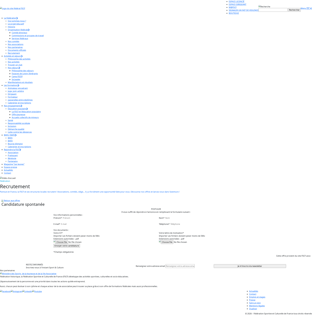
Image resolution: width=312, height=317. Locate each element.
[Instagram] (16, 291)
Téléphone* (164, 224)
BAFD (10, 140)
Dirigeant (12, 94)
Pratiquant (13, 155)
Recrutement (14, 53)
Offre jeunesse (18, 114)
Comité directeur (19, 32)
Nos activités (14, 62)
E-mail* (57, 224)
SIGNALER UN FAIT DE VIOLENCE (243, 10)
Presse (252, 300)
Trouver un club (15, 64)
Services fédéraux (20, 38)
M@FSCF (233, 7)
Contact (7, 173)
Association (13, 152)
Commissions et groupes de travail (28, 35)
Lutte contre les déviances (20, 132)
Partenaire (13, 161)
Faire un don (255, 303)
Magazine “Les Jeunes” (14, 164)
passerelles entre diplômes (20, 100)
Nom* (162, 218)
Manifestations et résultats (20, 82)
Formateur (13, 97)
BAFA (10, 138)
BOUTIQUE (234, 13)
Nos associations (15, 44)
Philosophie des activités (19, 59)
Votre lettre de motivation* (171, 233)
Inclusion (12, 126)
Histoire (11, 26)
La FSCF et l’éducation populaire (26, 111)
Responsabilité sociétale (19, 123)
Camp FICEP (17, 76)
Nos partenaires (15, 47)
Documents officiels (17, 50)
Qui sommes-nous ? (17, 21)
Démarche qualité (16, 129)
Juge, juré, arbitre (16, 91)
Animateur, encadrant (18, 88)
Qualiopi (253, 308)
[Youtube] (37, 291)
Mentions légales (257, 305)
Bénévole (12, 158)
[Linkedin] (27, 291)
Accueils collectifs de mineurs (25, 117)
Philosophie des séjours (23, 70)
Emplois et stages (257, 297)
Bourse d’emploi (15, 143)
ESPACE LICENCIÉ (236, 1)
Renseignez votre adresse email (150, 266)
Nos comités (13, 41)
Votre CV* (58, 233)
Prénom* (58, 218)
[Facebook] (5, 291)
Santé (10, 120)
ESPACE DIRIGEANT (237, 4)
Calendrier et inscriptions (19, 102)
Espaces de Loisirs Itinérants (25, 73)
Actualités (8, 170)
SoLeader (16, 79)
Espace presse (10, 167)
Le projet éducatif (16, 24)
